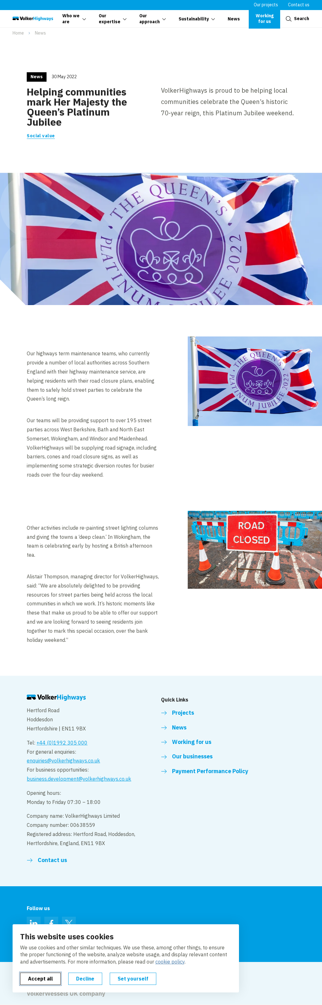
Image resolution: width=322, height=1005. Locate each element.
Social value (41, 136)
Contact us (298, 5)
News (40, 33)
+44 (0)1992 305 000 (61, 743)
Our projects (266, 5)
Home (18, 33)
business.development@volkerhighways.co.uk (79, 779)
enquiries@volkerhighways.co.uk (63, 760)
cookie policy (170, 962)
